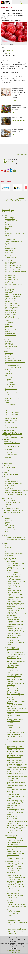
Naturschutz (7, 372)
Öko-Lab (9, 901)
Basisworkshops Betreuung (14, 868)
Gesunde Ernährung (10, 298)
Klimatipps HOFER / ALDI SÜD (15, 677)
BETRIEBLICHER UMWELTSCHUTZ (12, 434)
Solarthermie (9, 254)
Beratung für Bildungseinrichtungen (13, 510)
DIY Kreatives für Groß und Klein (14, 265)
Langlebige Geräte (12, 681)
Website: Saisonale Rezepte (14, 641)
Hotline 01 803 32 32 (13, 649)
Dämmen (8, 245)
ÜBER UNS (5, 516)
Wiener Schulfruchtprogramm (15, 820)
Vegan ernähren (9, 316)
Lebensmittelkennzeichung (12, 305)
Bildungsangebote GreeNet (14, 746)
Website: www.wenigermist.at (15, 809)
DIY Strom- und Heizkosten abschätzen (16, 271)
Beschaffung (7, 441)
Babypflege (8, 341)
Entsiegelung (9, 326)
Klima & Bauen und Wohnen (13, 360)
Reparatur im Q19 (12, 699)
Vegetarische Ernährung (12, 318)
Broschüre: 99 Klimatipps (14, 579)
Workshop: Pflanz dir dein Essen (16, 829)
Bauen (5, 238)
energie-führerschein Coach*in (15, 732)
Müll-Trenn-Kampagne (13, 893)
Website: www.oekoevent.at (15, 637)
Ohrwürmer (10, 386)
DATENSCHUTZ (17, 199)
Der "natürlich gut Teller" (14, 883)
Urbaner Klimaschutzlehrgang (15, 741)
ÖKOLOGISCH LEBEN (8, 211)
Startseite (21, 198)
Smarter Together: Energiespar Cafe (17, 767)
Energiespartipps (10, 275)
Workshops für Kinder (13, 823)
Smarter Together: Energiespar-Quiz (17, 769)
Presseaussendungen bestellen (14, 553)
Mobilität (6, 465)
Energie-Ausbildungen (11, 481)
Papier (7, 228)
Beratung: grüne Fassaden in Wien (16, 654)
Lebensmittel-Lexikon (11, 307)
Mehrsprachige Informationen (12, 514)
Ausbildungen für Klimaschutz (13, 365)
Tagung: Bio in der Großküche (15, 773)
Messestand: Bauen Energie (14, 617)
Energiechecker (11, 659)
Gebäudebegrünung (11, 248)
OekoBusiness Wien (9, 467)
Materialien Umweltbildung (11, 500)
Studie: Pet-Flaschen (13, 855)
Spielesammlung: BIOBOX (14, 766)
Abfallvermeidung (10, 219)
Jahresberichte (9, 527)
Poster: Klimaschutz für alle (14, 630)
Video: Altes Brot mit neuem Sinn (16, 632)
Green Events (7, 469)
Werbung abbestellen (11, 427)
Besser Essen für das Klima (14, 874)
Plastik (7, 229)
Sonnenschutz (9, 348)
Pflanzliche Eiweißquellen (12, 314)
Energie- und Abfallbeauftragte (15, 886)
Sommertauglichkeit (11, 256)
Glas (6, 222)
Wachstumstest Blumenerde (15, 858)
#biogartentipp (9, 322)
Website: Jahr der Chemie (14, 635)
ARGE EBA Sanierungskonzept (15, 652)
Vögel (7, 394)
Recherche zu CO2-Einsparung (15, 853)
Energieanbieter (9, 281)
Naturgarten (8, 331)
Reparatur (8, 235)
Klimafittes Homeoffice (11, 422)
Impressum (10, 199)
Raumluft (6, 471)
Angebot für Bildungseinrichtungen (13, 437)
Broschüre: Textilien (12, 572)
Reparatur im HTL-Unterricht (15, 762)
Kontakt (16, 202)
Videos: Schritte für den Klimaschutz (15, 362)
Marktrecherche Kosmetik (14, 605)
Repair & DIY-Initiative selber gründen (15, 233)
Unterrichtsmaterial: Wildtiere (15, 800)
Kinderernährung (10, 300)
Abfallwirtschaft (8, 435)
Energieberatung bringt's (14, 658)
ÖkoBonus (10, 902)
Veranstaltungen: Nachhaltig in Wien (17, 802)
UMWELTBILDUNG (7, 498)
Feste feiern (8, 292)
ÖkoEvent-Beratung (12, 692)
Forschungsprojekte (11, 835)
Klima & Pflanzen (10, 358)
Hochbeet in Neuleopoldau (14, 674)
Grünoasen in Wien (12, 670)
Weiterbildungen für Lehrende (12, 508)
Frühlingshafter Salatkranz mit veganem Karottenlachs (19, 107)
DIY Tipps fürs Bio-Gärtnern (13, 267)
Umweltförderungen (9, 478)
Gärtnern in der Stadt (11, 329)
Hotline (7, 545)
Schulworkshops (8, 507)
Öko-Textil (8, 457)
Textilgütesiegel (9, 402)
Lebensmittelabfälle (11, 303)
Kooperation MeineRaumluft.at (15, 679)
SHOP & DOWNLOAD (8, 430)
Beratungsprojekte (10, 647)
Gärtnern (6, 320)
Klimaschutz (7, 351)
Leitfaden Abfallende (13, 599)
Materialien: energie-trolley (14, 734)
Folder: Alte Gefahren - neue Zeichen (17, 581)
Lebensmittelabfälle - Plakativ (15, 683)
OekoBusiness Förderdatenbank (16, 904)
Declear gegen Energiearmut (15, 840)
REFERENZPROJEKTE (10, 558)
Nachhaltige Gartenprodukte (15, 895)
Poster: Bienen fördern (13, 619)
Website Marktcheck (13, 639)
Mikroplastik (8, 226)
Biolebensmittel (9, 289)
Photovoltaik (9, 252)
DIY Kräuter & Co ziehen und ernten (15, 264)
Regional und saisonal (11, 310)
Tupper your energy (12, 710)
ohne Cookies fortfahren (14, 950)
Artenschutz (8, 373)
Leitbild (7, 522)
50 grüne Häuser (11, 837)
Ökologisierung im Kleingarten (15, 694)
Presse (11, 202)
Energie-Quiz (10, 668)
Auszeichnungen (10, 529)
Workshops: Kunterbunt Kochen (16, 827)
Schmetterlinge (11, 384)
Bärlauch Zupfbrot (17, 117)
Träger (7, 524)
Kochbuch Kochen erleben (14, 594)
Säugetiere (8, 390)
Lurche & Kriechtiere (11, 389)
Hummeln (10, 382)
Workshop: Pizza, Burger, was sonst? (17, 821)
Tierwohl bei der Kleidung (12, 412)
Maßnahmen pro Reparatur (14, 851)
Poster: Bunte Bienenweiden (15, 621)
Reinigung (6, 472)
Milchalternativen (10, 309)
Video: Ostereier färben (13, 633)
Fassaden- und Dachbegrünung (14, 328)
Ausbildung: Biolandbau (13, 727)
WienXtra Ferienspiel (13, 816)
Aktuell (6, 213)
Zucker (8, 53)
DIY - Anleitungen (8, 260)
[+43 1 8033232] (21, 3)
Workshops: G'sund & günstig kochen (17, 825)
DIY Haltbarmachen (10, 262)
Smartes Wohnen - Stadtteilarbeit (16, 708)
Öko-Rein (8, 444)
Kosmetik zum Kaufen (11, 346)
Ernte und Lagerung (10, 291)
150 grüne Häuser (12, 650)
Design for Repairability (13, 749)
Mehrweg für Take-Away (14, 892)
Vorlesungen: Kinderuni (13, 805)
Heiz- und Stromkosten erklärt (13, 284)
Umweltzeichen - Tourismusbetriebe (17, 929)
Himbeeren (10, 50)
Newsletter (8, 547)
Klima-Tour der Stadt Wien (14, 760)
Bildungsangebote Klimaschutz (15, 748)
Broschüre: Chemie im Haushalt (15, 563)
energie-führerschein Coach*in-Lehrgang (16, 490)
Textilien (6, 397)
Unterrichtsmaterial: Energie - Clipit (17, 776)
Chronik (6, 535)
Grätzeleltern (10, 740)
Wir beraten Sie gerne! (8, 210)
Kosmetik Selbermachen (12, 345)
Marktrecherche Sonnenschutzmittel (17, 614)
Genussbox (10, 888)
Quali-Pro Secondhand (13, 911)
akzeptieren (14, 948)
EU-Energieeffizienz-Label (12, 283)
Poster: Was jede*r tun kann (14, 628)
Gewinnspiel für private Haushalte (16, 539)
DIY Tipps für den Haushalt (12, 269)
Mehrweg (8, 224)
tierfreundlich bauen (11, 392)
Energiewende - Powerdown (15, 884)
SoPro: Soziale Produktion (14, 917)
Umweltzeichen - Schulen (14, 926)
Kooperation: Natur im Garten (15, 597)
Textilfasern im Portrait (11, 406)
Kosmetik (6, 339)
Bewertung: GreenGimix (13, 879)
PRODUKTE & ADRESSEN (9, 432)
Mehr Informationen (14, 952)
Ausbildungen (9, 725)
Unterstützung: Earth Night (14, 695)
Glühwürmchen (11, 381)
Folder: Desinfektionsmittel (14, 590)
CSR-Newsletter (8, 460)
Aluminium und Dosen (11, 220)
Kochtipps (8, 301)
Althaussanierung (10, 239)
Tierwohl (6, 408)
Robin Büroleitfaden (12, 913)
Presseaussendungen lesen (12, 552)
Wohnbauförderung (10, 257)
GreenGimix (8, 449)
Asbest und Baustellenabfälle (13, 241)
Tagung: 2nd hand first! (13, 771)
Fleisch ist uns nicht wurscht (13, 294)
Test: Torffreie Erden (12, 857)
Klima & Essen (9, 353)
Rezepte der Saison (7, 7)
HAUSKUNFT (10, 672)
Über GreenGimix (12, 454)
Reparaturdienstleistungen (11, 474)
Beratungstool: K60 (12, 656)
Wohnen (6, 417)
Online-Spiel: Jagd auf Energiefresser (17, 764)
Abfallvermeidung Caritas (14, 866)
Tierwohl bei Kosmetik (11, 414)
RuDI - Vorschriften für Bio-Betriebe (17, 906)
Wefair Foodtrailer (12, 818)
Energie (6, 274)
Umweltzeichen (8, 476)
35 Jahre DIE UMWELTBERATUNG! (15, 537)
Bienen (9, 379)
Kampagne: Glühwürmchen (14, 592)
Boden (7, 324)
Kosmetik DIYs (9, 343)
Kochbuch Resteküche (13, 596)
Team (5, 534)
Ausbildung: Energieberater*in (15, 729)
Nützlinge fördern (10, 333)
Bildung (7, 744)
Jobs (24, 200)
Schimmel (8, 426)
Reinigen (7, 424)
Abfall (5, 215)
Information (8, 560)
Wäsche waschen (10, 404)
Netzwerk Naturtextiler (13, 899)
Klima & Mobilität (10, 356)
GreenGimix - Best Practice (14, 453)
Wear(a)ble (10, 807)
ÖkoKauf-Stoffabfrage (13, 446)
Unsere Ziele (8, 520)
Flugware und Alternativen (12, 296)
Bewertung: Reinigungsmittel (15, 881)
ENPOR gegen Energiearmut (15, 842)
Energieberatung (10, 277)
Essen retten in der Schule (14, 757)
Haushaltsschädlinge (11, 420)
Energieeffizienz (8, 463)
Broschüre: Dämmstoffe (14, 574)
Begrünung (7, 439)
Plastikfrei (8, 231)
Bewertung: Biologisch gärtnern (16, 877)
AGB (21, 200)
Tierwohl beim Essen (11, 410)
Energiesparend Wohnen (14, 844)
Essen (5, 287)
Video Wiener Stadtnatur (14, 803)
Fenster (7, 247)
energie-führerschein (13, 731)
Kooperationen (9, 525)
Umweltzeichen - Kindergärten (15, 928)
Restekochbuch (11, 915)
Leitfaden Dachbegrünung (14, 601)
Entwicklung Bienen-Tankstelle (15, 755)
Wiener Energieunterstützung (15, 719)
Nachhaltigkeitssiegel (13, 897)
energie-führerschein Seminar (13, 492)
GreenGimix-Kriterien (13, 451)
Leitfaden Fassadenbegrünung (15, 603)
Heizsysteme (9, 250)
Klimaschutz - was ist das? (12, 364)
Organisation (7, 518)
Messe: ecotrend (11, 615)
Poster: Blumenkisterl (13, 623)
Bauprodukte (9, 243)
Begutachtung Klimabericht (14, 839)
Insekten (7, 375)
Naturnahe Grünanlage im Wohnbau (17, 686)
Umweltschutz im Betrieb (12, 861)
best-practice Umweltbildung (12, 512)
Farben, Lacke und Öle (11, 418)
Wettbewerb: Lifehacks (13, 811)
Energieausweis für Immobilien (13, 279)
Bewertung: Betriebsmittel (14, 875)
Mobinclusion (11, 685)
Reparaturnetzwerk (12, 697)
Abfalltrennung (9, 217)
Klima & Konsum (9, 355)
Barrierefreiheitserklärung (11, 200)
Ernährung (6, 462)
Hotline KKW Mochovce (14, 676)
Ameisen (9, 377)
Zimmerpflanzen (10, 337)
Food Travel (10, 758)
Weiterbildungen (8, 480)
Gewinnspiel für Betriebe (14, 541)
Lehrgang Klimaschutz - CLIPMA (16, 738)
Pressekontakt (9, 555)
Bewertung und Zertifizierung (12, 443)
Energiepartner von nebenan (15, 736)
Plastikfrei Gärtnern (10, 335)
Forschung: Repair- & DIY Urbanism (17, 846)
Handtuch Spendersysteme (14, 890)
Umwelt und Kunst (12, 775)
